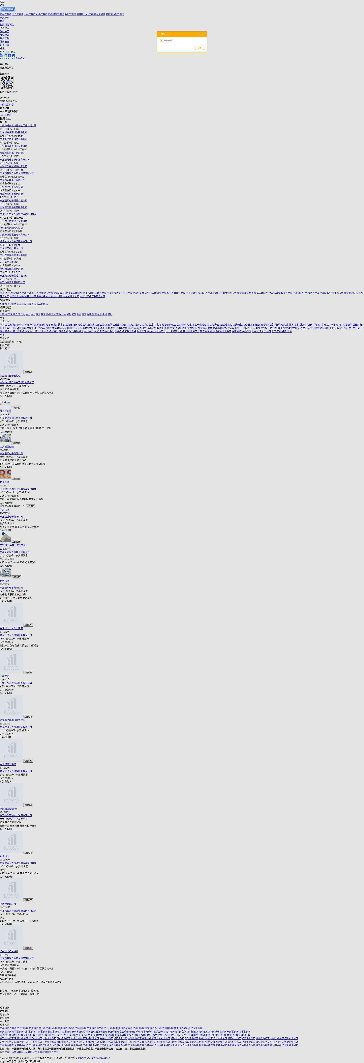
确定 (199, 48)
